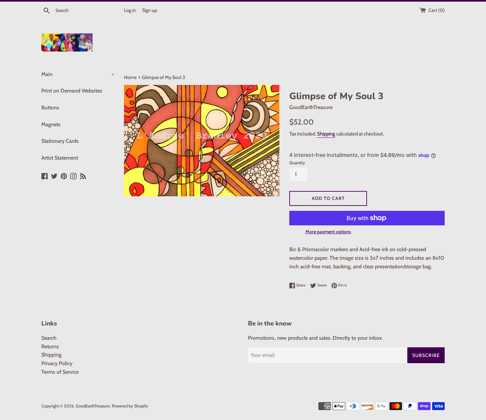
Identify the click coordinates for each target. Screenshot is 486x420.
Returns (50, 346)
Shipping (326, 134)
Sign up (149, 10)
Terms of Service (60, 372)
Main (77, 74)
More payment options (328, 232)
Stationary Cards (60, 141)
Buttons (50, 107)
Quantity (297, 162)
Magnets (51, 124)
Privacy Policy (56, 363)
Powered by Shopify (130, 405)
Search (49, 338)
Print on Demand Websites (71, 91)
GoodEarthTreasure (93, 405)
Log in (130, 10)
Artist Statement (59, 158)
